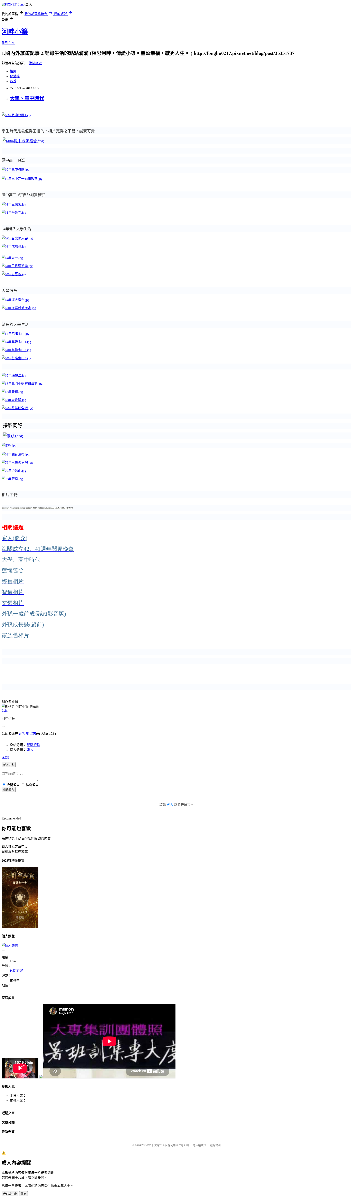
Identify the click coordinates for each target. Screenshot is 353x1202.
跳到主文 (8, 43)
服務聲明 (215, 1145)
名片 (13, 81)
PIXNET (146, 1145)
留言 (33, 733)
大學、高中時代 (27, 98)
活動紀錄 (33, 745)
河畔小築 (15, 31)
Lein (5, 710)
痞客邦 (24, 733)
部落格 (15, 76)
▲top (5, 757)
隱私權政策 (199, 1145)
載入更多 (8, 764)
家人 (30, 750)
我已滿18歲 (10, 1193)
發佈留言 (8, 789)
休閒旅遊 (35, 63)
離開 (23, 1193)
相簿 (13, 71)
